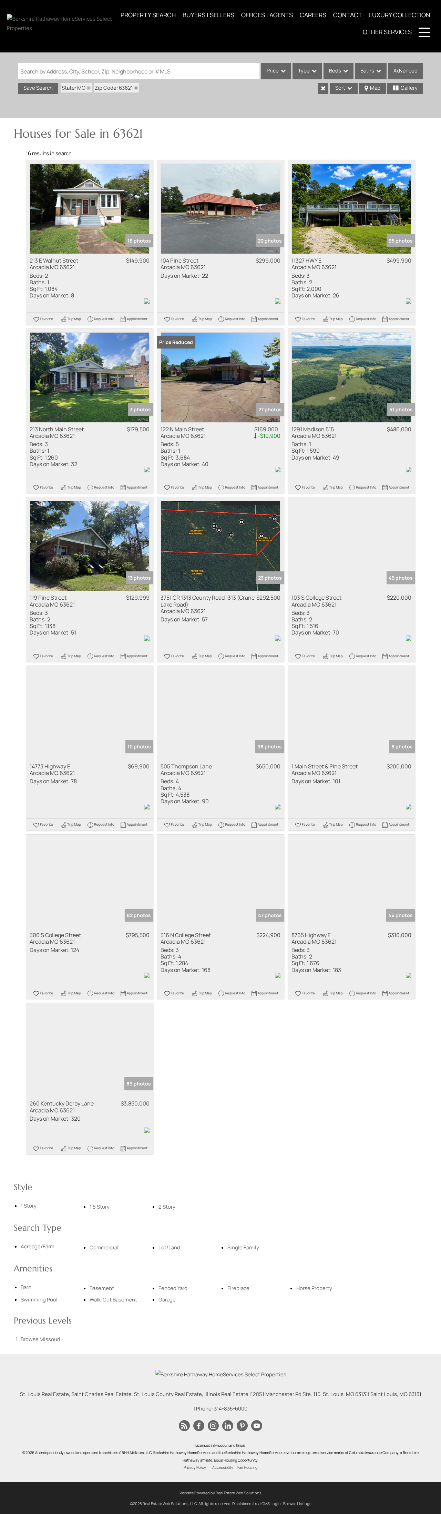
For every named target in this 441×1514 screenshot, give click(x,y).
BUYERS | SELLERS (208, 15)
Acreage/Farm (37, 1246)
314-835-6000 (230, 1408)
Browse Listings (297, 1503)
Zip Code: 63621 (114, 87)
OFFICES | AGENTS (267, 15)
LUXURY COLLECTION (399, 15)
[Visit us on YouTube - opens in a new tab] (257, 1426)
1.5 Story (100, 1206)
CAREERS (313, 15)
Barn (26, 1287)
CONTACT (347, 15)
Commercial (104, 1247)
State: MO (73, 87)
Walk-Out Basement (113, 1299)
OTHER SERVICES (387, 32)
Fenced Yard (172, 1288)
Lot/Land (169, 1247)
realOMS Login (268, 1503)
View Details (90, 209)
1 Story (29, 1205)
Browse (40, 1339)
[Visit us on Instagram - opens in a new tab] (213, 1426)
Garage (167, 1299)
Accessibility (222, 1467)
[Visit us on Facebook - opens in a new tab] (199, 1426)
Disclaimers (242, 1503)
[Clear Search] (323, 88)
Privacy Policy (195, 1467)
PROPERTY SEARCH (148, 15)
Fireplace (238, 1288)
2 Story (166, 1206)
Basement (102, 1288)
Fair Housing (247, 1467)
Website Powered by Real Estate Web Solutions (220, 1492)
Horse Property (314, 1288)
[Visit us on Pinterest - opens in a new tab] (242, 1426)
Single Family (243, 1247)
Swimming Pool (39, 1299)
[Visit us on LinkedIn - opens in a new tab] (228, 1426)
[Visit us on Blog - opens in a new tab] (184, 1426)
